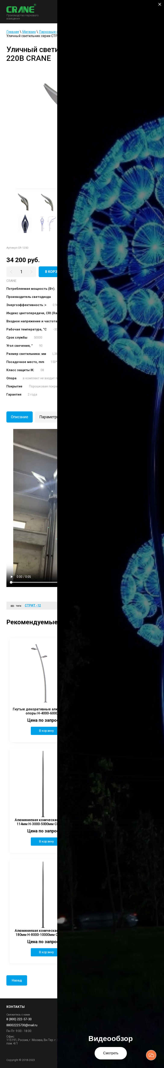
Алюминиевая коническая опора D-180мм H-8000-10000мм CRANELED (44, 933)
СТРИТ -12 (33, 605)
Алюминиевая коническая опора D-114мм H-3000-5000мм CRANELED (44, 822)
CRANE (11, 281)
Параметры (49, 417)
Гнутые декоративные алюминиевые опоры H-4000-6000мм (44, 711)
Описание (19, 417)
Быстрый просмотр (44, 672)
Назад (17, 980)
